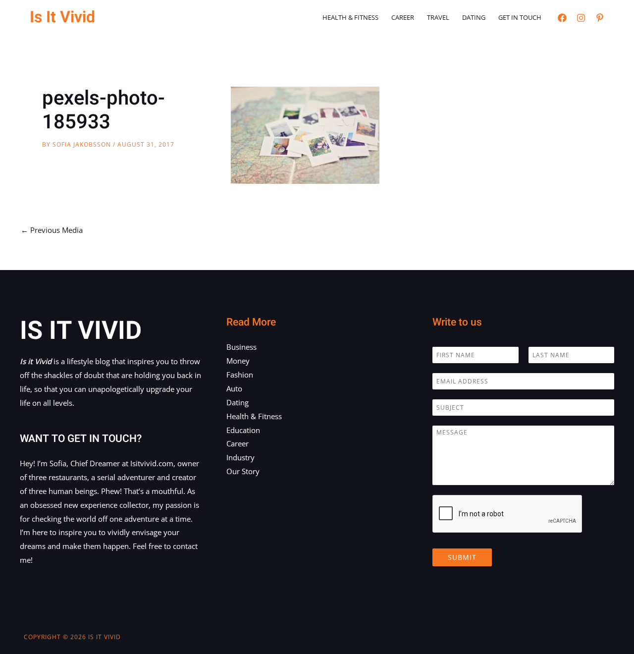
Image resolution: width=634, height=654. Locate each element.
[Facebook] (562, 17)
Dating (473, 17)
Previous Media (52, 230)
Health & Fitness (350, 17)
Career (402, 17)
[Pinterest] (599, 17)
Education (243, 430)
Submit (462, 557)
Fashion (239, 375)
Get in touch (519, 17)
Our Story (243, 471)
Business (241, 347)
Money (238, 361)
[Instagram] (581, 17)
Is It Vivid (62, 17)
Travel (438, 17)
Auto (234, 388)
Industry (240, 457)
